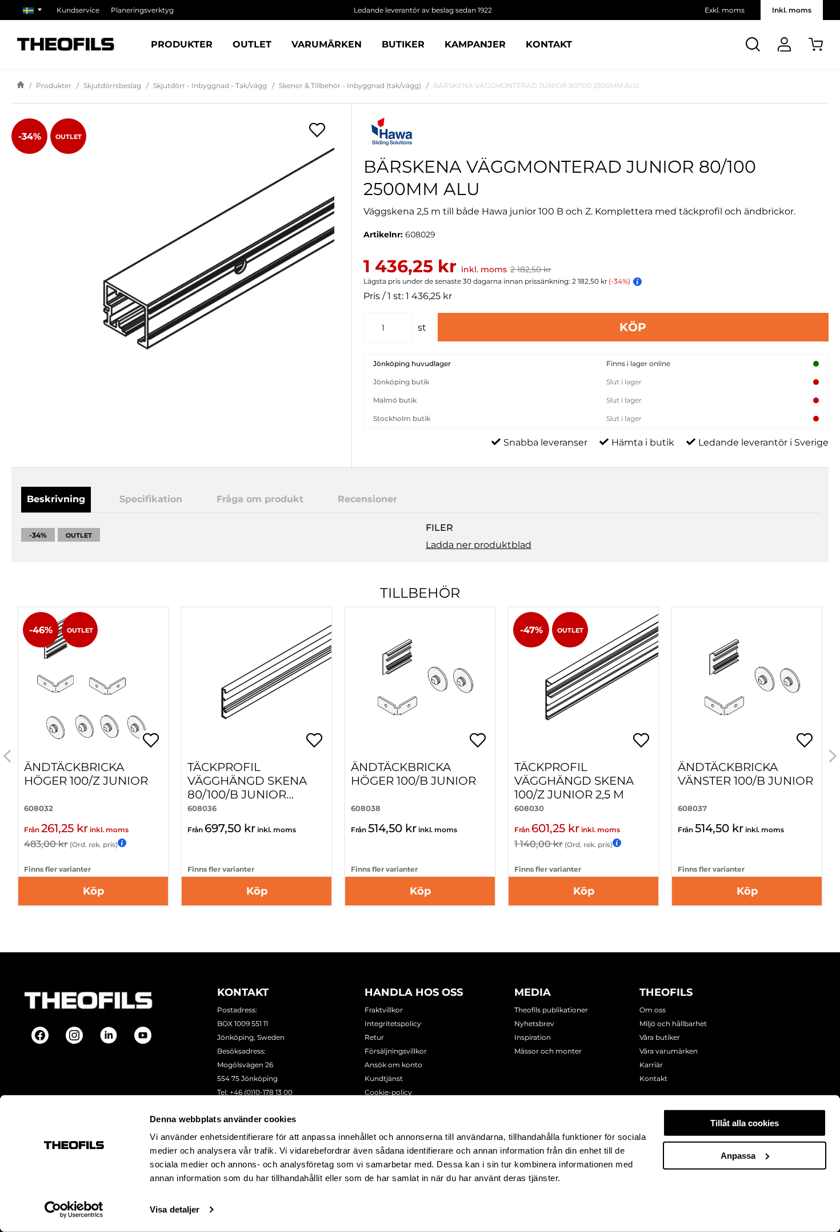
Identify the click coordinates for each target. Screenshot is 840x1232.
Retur (374, 1037)
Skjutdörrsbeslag (112, 85)
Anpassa (738, 1155)
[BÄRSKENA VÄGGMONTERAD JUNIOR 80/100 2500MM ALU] (181, 266)
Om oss (652, 1010)
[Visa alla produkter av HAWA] (596, 133)
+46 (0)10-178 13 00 (261, 1092)
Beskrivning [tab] (56, 499)
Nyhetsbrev (534, 1023)
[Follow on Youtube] (143, 1035)
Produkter (182, 44)
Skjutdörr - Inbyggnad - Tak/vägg (210, 85)
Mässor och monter (548, 1051)
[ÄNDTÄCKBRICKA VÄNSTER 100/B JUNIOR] (747, 682)
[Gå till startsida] (20, 85)
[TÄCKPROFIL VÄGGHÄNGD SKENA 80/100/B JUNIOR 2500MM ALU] (256, 682)
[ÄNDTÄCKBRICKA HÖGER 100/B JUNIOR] (420, 682)
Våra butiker (659, 1037)
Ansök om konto (393, 1064)
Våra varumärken (668, 1051)
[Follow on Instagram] (74, 1035)
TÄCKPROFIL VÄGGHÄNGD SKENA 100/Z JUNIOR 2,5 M (574, 780)
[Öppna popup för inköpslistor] (317, 129)
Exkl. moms (725, 10)
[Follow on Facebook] (40, 1035)
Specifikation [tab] (150, 499)
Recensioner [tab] (367, 499)
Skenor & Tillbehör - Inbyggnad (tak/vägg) (350, 85)
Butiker (403, 44)
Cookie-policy (388, 1092)
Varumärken (326, 44)
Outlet (252, 44)
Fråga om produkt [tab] (260, 499)
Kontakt (549, 44)
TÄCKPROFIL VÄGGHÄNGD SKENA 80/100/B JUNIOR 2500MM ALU (247, 787)
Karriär (651, 1064)
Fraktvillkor (384, 1010)
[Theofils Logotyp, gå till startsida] (65, 44)
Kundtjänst (384, 1078)
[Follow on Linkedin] (108, 1035)
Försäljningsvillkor (396, 1051)
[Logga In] (784, 44)
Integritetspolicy (393, 1023)
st (422, 327)
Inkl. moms (791, 10)
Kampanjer (475, 44)
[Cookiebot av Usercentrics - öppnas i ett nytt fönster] (74, 1209)
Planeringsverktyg (142, 10)
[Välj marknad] (34, 10)
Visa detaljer (174, 1209)
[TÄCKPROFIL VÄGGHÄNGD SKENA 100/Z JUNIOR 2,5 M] (583, 682)
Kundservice (78, 10)
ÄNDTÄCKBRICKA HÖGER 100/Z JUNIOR (86, 774)
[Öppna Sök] (753, 44)
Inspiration (532, 1037)
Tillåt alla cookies (744, 1123)
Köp (632, 327)
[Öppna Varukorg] (816, 44)
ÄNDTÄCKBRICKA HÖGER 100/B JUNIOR (413, 774)
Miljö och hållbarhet (673, 1023)
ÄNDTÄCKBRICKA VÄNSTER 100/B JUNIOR (745, 774)
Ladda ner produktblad (478, 544)
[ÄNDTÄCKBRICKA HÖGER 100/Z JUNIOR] (93, 682)
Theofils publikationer (551, 1010)
